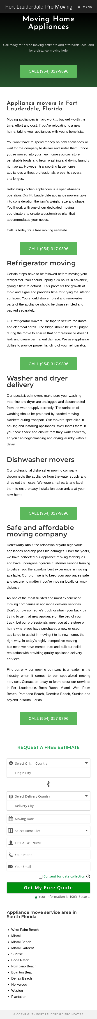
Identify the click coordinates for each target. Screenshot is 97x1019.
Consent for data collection (63, 876)
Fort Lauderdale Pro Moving (39, 7)
